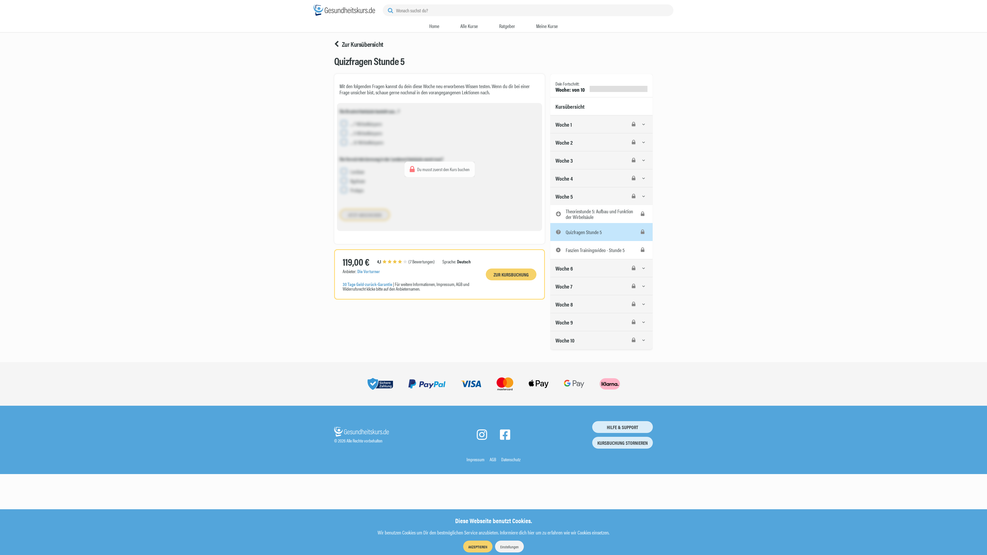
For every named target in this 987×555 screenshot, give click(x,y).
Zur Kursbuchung (511, 274)
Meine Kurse (547, 26)
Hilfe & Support (622, 427)
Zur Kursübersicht (362, 44)
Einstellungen (509, 546)
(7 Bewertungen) (406, 261)
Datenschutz (510, 459)
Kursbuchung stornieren (622, 442)
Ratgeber (507, 26)
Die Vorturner (368, 271)
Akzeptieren (477, 546)
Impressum (476, 459)
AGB (493, 459)
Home (434, 26)
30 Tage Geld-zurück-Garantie (367, 284)
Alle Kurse (469, 26)
